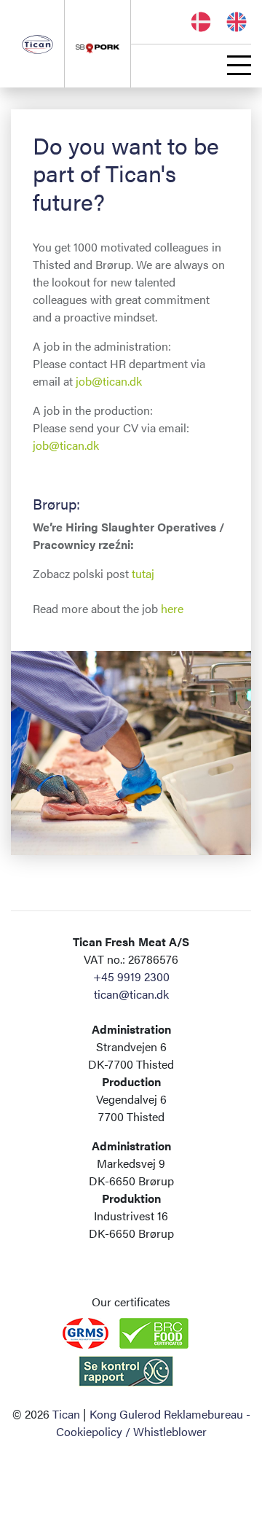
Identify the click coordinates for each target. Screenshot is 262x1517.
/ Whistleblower (166, 1431)
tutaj (143, 573)
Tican (66, 1413)
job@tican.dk (109, 381)
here (172, 608)
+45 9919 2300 (131, 976)
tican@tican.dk (131, 994)
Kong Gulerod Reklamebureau (166, 1413)
